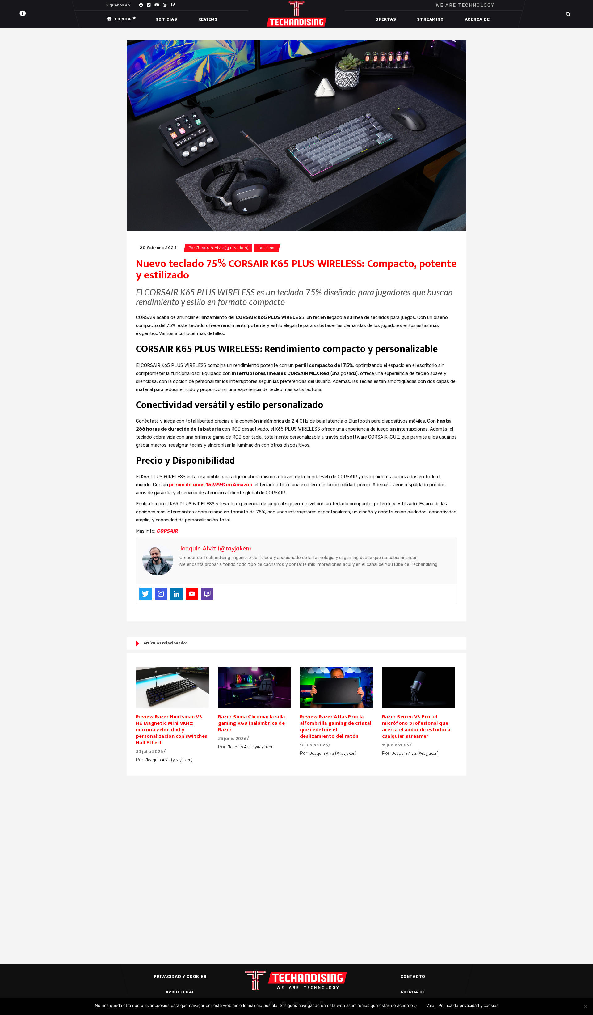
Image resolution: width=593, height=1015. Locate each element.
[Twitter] (145, 594)
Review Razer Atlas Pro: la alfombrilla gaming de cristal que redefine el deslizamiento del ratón (335, 726)
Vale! (430, 1005)
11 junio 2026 (395, 745)
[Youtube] (192, 594)
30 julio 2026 (149, 751)
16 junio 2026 (314, 745)
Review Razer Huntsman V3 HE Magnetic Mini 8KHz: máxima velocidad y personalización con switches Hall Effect (172, 729)
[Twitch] (207, 594)
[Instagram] (161, 594)
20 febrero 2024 (158, 247)
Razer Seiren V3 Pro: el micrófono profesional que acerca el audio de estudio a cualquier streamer (416, 726)
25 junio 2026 (232, 738)
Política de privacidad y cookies (468, 1005)
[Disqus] (296, 859)
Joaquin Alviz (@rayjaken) (222, 247)
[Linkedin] (176, 594)
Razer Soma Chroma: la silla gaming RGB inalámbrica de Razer (251, 723)
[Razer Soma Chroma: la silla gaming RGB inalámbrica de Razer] (254, 687)
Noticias (267, 247)
